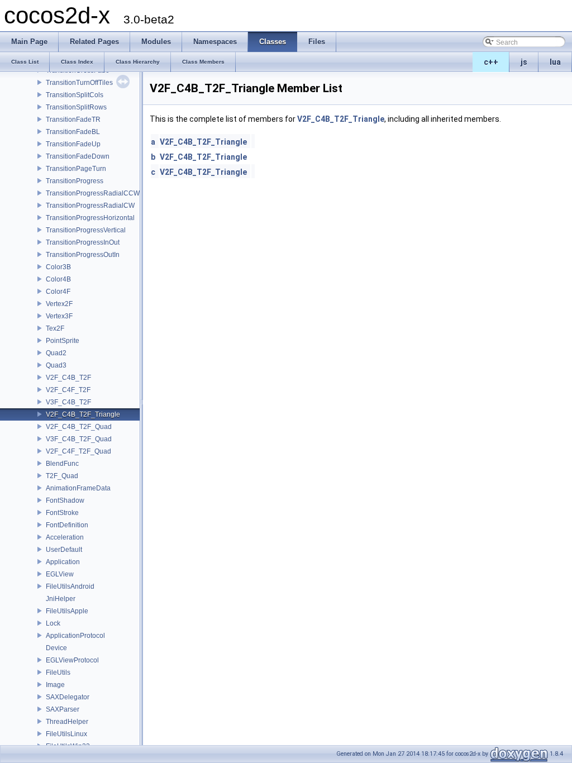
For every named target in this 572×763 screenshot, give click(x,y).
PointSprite (62, 341)
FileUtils (58, 672)
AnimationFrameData (78, 488)
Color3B (58, 267)
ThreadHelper (67, 722)
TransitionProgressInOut (83, 242)
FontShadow (65, 500)
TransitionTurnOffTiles (79, 83)
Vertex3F (59, 316)
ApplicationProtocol (75, 636)
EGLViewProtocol (72, 660)
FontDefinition (67, 525)
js (524, 62)
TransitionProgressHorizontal (90, 218)
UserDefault (64, 550)
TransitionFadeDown (77, 156)
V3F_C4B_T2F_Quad (79, 439)
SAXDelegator (67, 697)
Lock (53, 623)
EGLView (60, 574)
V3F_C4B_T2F (68, 402)
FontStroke (62, 513)
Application (63, 562)
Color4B (58, 279)
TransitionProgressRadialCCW (93, 193)
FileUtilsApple (67, 611)
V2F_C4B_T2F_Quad (79, 427)
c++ (491, 62)
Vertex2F (59, 304)
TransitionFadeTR (73, 119)
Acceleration (65, 537)
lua (555, 62)
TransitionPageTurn (76, 169)
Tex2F (55, 328)
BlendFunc (62, 464)
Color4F (58, 291)
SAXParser (62, 709)
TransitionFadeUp (73, 144)
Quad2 (56, 353)
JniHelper (60, 599)
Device (56, 648)
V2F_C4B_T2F (68, 378)
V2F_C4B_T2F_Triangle (83, 414)
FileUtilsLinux (66, 734)
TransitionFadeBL (73, 132)
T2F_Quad (62, 476)
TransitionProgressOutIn (83, 255)
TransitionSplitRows (76, 107)
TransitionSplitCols (74, 95)
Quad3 (56, 365)
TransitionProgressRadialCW (90, 205)
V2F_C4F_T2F (68, 390)
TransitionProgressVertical (86, 230)
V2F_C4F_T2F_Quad (78, 451)
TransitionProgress (74, 181)
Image (55, 685)
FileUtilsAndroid (70, 586)
